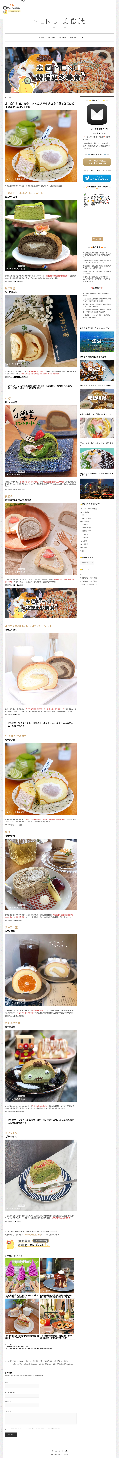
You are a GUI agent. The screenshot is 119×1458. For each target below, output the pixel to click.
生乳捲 (41, 1348)
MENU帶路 (83, 541)
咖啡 (22, 1348)
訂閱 (88, 578)
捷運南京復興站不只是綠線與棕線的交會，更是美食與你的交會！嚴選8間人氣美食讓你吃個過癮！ (42, 1364)
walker (16, 825)
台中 (13, 1348)
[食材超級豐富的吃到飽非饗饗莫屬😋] (97, 214)
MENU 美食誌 (59, 21)
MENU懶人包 (84, 544)
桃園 (35, 1348)
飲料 (48, 1348)
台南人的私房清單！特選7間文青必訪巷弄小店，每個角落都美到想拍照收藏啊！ (41, 1121)
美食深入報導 (24, 1346)
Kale (66, 1451)
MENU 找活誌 (84, 512)
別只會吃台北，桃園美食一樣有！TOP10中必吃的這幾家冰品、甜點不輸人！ (40, 724)
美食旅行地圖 (86, 528)
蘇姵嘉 (16, 920)
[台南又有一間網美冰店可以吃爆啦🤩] (106, 232)
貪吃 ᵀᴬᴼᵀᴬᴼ (18, 489)
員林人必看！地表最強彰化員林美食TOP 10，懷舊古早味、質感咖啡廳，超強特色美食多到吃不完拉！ (96, 279)
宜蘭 (29, 1348)
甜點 (38, 1348)
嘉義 (26, 1348)
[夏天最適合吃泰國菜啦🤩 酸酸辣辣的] (106, 223)
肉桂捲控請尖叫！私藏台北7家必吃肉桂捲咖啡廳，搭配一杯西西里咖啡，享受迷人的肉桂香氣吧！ (38, 1361)
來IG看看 (99, 239)
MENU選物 (83, 548)
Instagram (40, 37)
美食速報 (85, 534)
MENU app (85, 515)
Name (7, 1382)
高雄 (51, 1348)
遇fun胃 (16, 281)
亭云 (11, 1345)
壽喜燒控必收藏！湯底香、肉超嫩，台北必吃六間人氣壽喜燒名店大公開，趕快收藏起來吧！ (97, 255)
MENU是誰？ (74, 37)
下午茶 (10, 1348)
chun (15, 1221)
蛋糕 (45, 1348)
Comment (8, 1411)
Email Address (10, 1392)
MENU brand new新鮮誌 (88, 509)
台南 (19, 1348)
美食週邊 (85, 538)
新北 (32, 1348)
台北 (16, 1348)
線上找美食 (63, 37)
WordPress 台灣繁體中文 (88, 585)
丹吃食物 (17, 1016)
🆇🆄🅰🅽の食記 (19, 377)
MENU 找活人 (86, 518)
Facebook (52, 37)
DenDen (17, 585)
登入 (81, 575)
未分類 (82, 551)
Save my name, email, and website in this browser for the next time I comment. (33, 1429)
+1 (15, 714)
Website (8, 1401)
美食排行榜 (85, 524)
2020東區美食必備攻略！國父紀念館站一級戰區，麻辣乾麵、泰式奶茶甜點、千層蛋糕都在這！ (40, 387)
